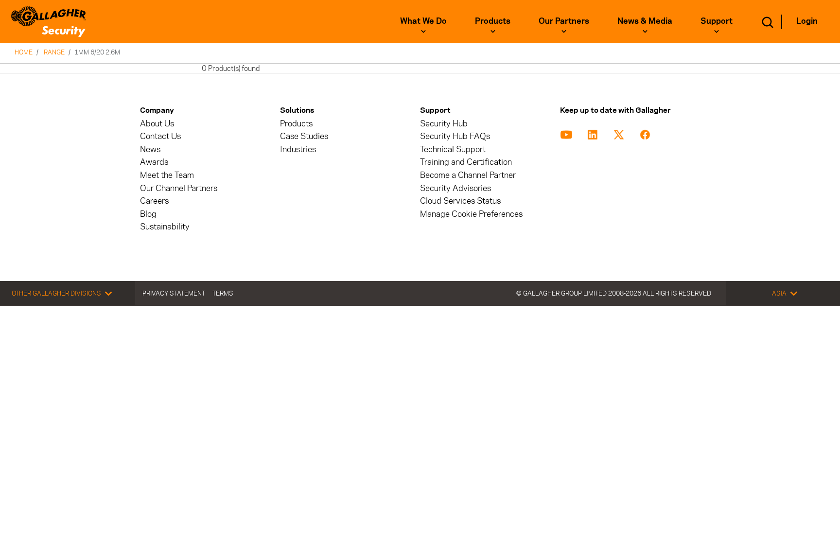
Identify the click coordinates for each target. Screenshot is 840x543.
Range (54, 52)
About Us (157, 124)
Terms (222, 293)
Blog (148, 214)
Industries (298, 149)
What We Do (423, 21)
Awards (154, 162)
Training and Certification (466, 162)
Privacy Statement (173, 293)
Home (24, 52)
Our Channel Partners (178, 188)
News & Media (644, 21)
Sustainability (165, 227)
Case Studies (304, 136)
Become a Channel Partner (468, 175)
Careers (154, 201)
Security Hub (444, 124)
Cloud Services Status (460, 201)
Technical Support (453, 149)
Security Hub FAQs (455, 136)
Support (716, 21)
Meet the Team (167, 175)
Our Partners (564, 21)
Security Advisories (455, 188)
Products (492, 21)
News (150, 149)
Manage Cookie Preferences (471, 214)
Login (807, 21)
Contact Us (160, 136)
